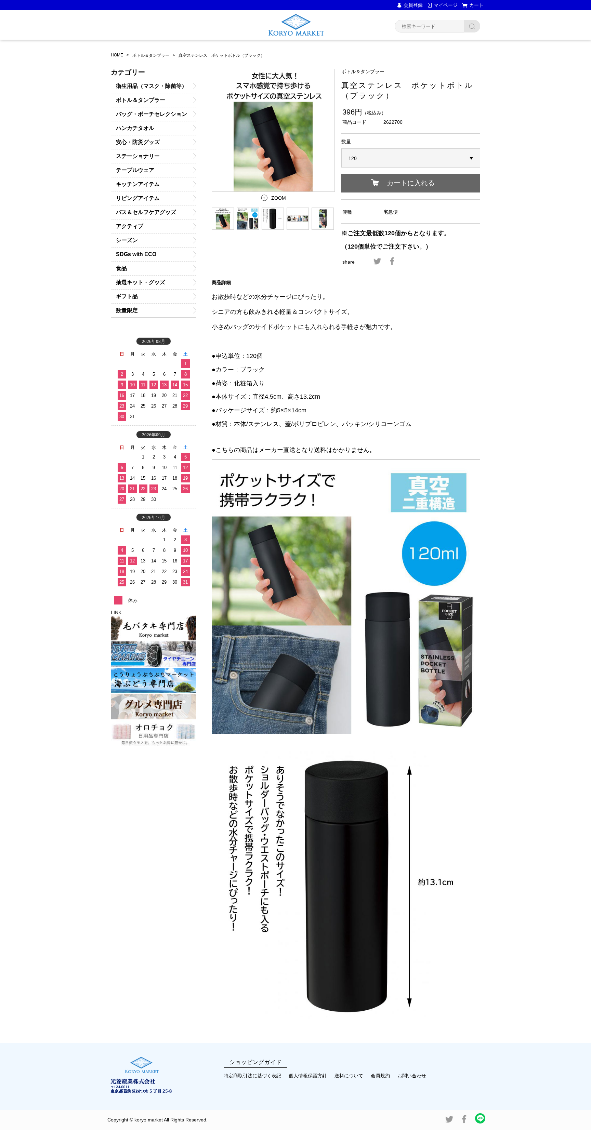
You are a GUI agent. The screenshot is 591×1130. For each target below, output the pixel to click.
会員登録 (413, 5)
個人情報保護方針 (308, 1075)
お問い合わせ (411, 1075)
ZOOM (278, 198)
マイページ (446, 5)
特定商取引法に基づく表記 (252, 1075)
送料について (348, 1075)
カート (476, 5)
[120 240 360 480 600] (411, 158)
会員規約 (380, 1075)
